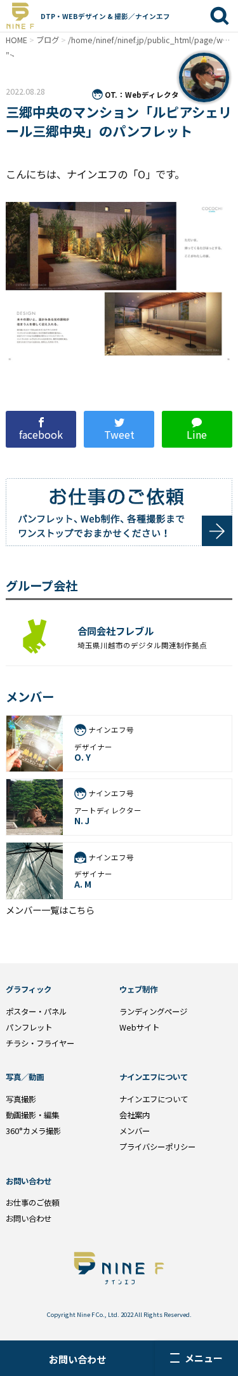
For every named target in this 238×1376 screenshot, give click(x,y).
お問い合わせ (77, 1359)
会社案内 (134, 1115)
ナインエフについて (153, 1099)
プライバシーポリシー (157, 1146)
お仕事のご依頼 (32, 1202)
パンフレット (29, 1027)
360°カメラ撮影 (33, 1131)
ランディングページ (153, 1011)
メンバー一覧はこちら (50, 909)
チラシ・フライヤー (40, 1043)
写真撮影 (21, 1099)
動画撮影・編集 (32, 1115)
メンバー (134, 1131)
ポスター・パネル (36, 1011)
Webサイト (139, 1027)
